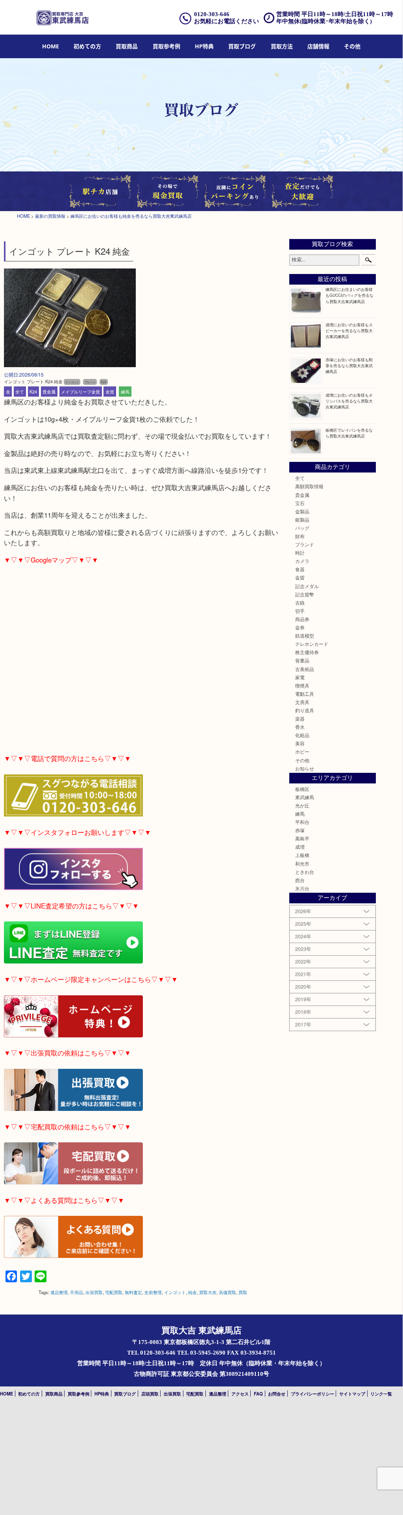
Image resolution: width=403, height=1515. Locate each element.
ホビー (302, 751)
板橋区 (302, 789)
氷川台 (302, 888)
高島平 (302, 838)
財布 (300, 536)
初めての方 (87, 46)
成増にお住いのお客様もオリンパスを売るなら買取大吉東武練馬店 (349, 401)
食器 (300, 569)
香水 (300, 727)
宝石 (300, 503)
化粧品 (302, 735)
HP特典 (204, 46)
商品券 (302, 619)
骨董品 (302, 660)
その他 (302, 760)
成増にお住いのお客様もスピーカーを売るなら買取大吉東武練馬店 (349, 330)
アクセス (240, 1393)
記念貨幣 (304, 594)
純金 (192, 1292)
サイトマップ (352, 1393)
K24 (33, 391)
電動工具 (304, 694)
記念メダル (307, 586)
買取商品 (127, 46)
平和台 (302, 822)
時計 (300, 553)
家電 (300, 677)
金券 (300, 627)
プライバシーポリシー (312, 1393)
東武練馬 (304, 797)
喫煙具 (302, 685)
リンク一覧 (381, 1393)
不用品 (76, 1292)
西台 (300, 880)
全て (19, 391)
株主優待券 (307, 652)
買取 (242, 1292)
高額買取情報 (309, 486)
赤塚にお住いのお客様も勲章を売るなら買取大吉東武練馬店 (349, 365)
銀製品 (302, 520)
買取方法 (282, 46)
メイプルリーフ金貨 (80, 391)
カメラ (302, 561)
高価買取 (227, 1292)
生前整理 (153, 1292)
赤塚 (300, 830)
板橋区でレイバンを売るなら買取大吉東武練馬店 (349, 433)
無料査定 (133, 1292)
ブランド (304, 544)
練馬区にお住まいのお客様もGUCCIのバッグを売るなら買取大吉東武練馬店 (349, 295)
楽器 (300, 718)
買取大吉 (207, 1292)
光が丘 (302, 805)
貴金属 (49, 391)
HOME (50, 46)
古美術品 (304, 669)
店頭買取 (150, 1393)
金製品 (302, 511)
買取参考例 (166, 46)
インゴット (175, 1292)
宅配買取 (113, 1292)
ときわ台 (304, 872)
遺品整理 (59, 1292)
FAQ (258, 1393)
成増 (300, 847)
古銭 (300, 602)
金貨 (109, 391)
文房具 (302, 702)
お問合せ (276, 1393)
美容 (300, 743)
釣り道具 (304, 710)
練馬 (125, 391)
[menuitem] (51, 47)
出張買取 (94, 1292)
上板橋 (302, 855)
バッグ (302, 528)
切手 (300, 611)
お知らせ (304, 768)
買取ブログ (242, 46)
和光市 (302, 863)
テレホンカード (311, 644)
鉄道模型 (304, 635)
